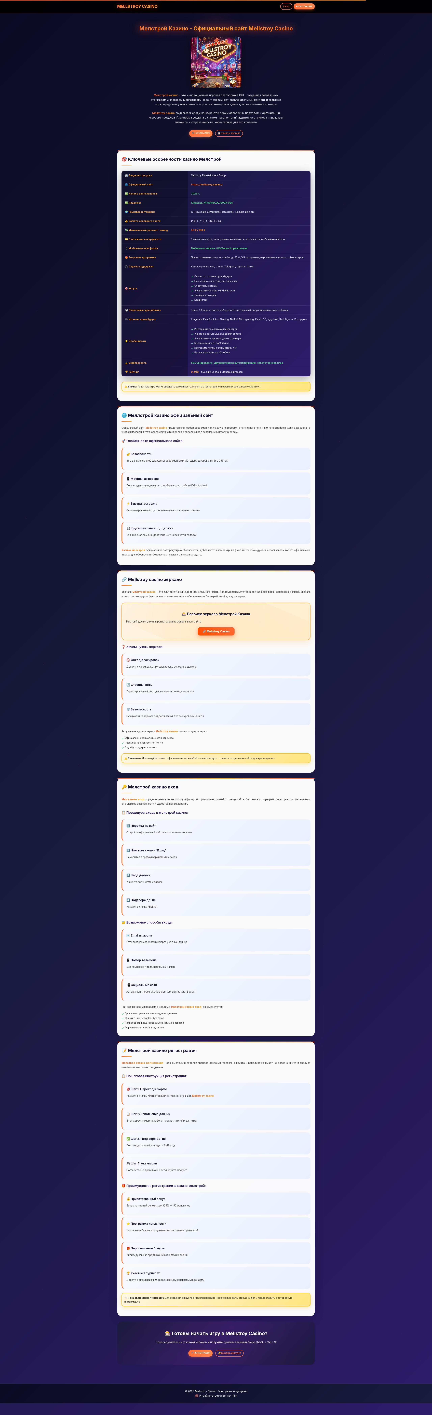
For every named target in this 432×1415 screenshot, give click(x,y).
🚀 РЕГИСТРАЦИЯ (200, 1353)
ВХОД (286, 6)
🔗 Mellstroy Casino (216, 631)
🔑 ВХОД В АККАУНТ (229, 1353)
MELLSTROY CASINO (137, 6)
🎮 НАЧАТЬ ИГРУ (201, 133)
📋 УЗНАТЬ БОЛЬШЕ (229, 133)
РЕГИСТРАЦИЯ (304, 6)
